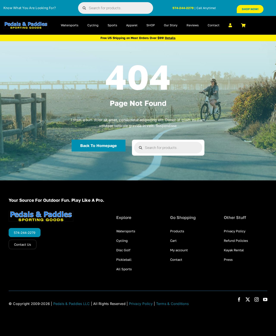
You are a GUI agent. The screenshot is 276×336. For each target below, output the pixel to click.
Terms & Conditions (172, 304)
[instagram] (256, 299)
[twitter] (248, 299)
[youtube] (265, 299)
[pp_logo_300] (25, 23)
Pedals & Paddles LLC (71, 304)
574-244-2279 (183, 8)
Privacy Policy (141, 304)
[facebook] (239, 299)
